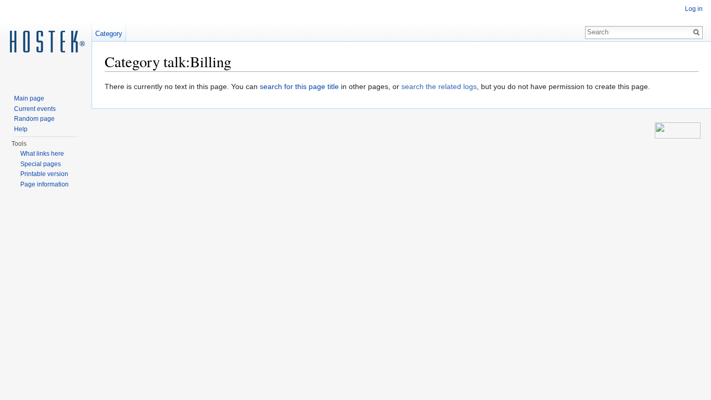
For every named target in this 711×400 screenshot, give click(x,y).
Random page (34, 118)
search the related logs (439, 86)
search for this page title (299, 86)
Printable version (44, 174)
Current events (35, 109)
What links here (42, 153)
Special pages (40, 164)
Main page (29, 98)
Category (108, 34)
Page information (44, 184)
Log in (694, 8)
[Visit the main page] (45, 41)
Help (21, 129)
